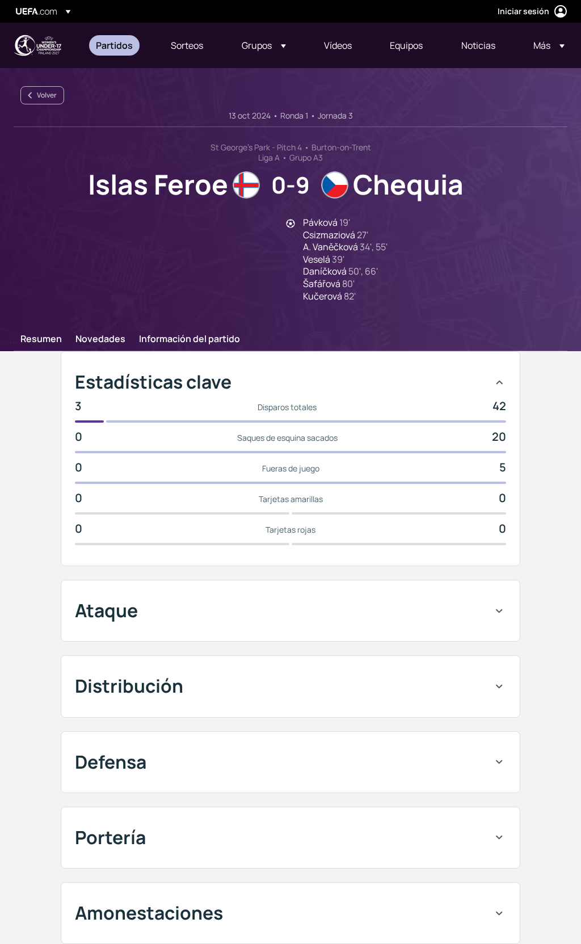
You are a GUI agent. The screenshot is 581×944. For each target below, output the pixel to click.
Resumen (41, 339)
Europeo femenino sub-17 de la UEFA (37, 45)
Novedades (100, 339)
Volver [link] (47, 95)
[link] (114, 45)
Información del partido (189, 339)
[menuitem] (119, 45)
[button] (263, 45)
